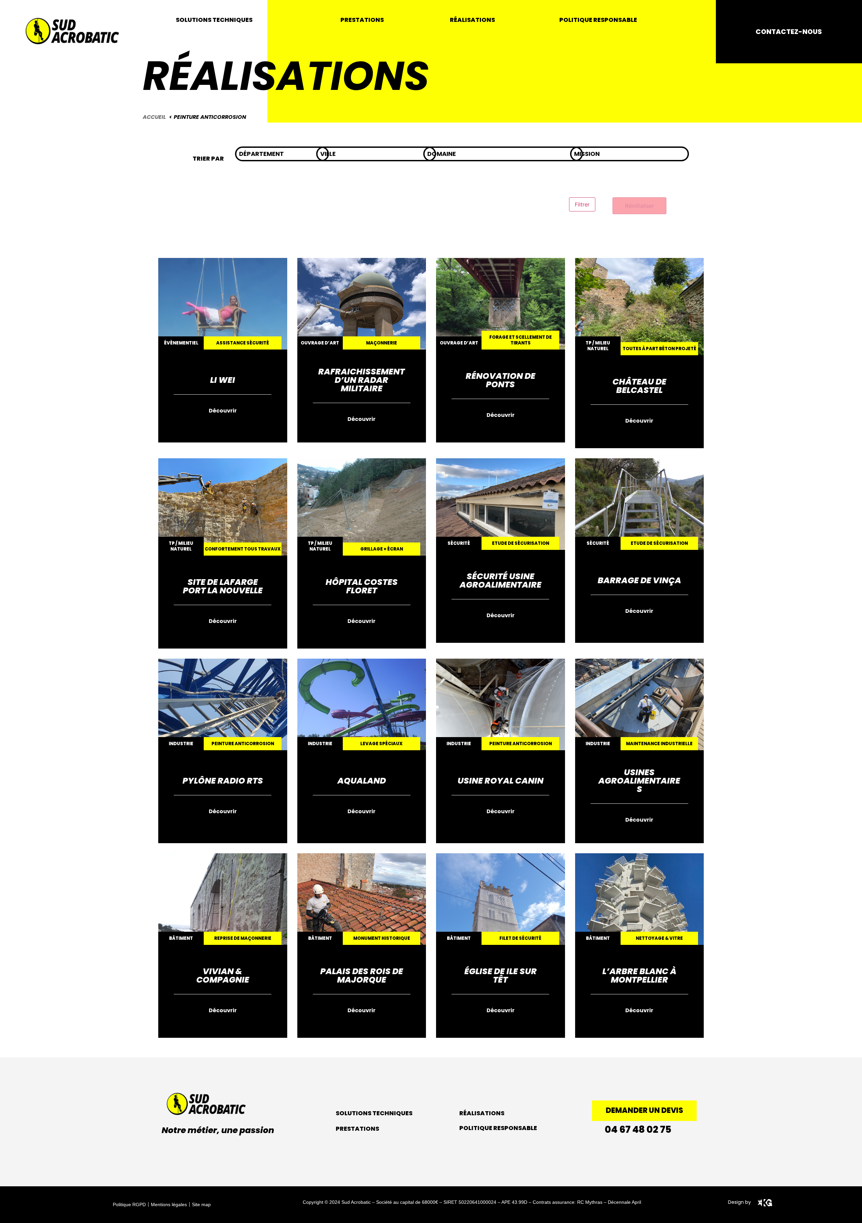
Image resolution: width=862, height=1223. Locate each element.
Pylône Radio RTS (223, 781)
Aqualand (361, 781)
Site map (201, 1204)
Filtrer (582, 204)
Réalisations (481, 1113)
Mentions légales (169, 1204)
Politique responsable (498, 1128)
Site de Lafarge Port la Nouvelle (223, 586)
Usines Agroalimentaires (639, 780)
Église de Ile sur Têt (500, 975)
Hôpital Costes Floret (362, 586)
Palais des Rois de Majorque (361, 975)
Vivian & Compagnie (222, 975)
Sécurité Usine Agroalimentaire (500, 580)
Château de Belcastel (639, 386)
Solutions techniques (374, 1113)
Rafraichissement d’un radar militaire (361, 380)
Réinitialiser (639, 205)
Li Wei (222, 380)
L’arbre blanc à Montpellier (639, 975)
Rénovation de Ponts (500, 380)
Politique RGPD (129, 1204)
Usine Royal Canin (500, 781)
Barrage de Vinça (639, 580)
